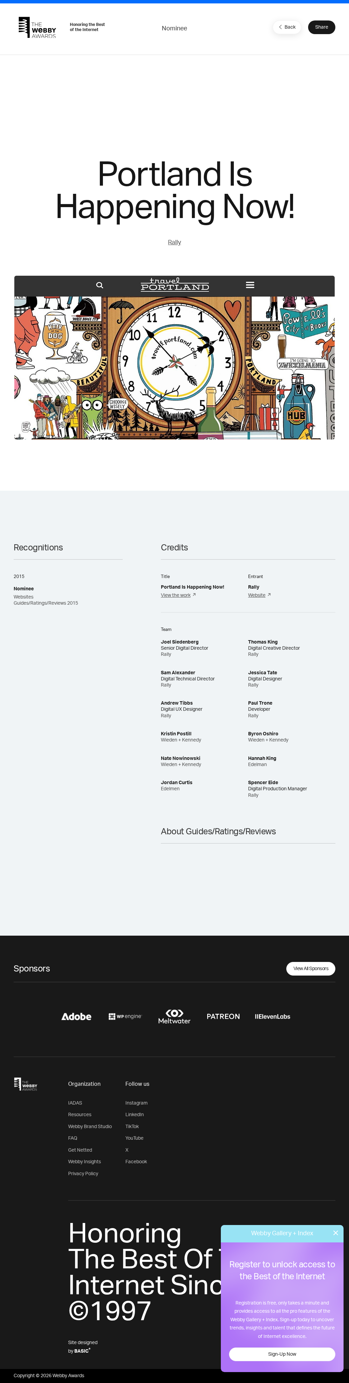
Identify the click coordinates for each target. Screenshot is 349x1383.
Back (290, 27)
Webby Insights (84, 1161)
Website (256, 595)
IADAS (75, 1103)
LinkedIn (134, 1114)
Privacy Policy (83, 1173)
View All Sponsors (311, 968)
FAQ (72, 1138)
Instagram (136, 1103)
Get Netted (80, 1150)
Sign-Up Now (282, 1354)
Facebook (136, 1161)
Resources (79, 1114)
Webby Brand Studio (90, 1126)
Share (321, 27)
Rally (174, 243)
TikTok (132, 1126)
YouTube (134, 1138)
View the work (176, 595)
